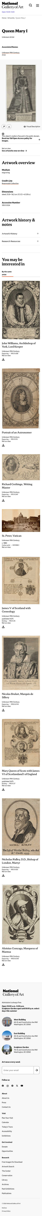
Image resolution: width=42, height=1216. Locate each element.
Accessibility (7, 1131)
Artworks (11, 18)
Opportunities (7, 1151)
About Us (5, 1098)
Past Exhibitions (8, 1189)
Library (4, 1180)
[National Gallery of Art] (21, 992)
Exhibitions (6, 1136)
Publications (6, 1193)
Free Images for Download (12, 1162)
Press (4, 1102)
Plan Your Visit (7, 1118)
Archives (5, 1184)
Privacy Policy (6, 1211)
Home (4, 18)
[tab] (7, 273)
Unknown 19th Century (10, 52)
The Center (6, 1171)
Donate (5, 1146)
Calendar (5, 1122)
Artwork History (9, 233)
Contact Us (6, 1107)
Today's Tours (7, 1127)
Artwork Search (8, 1166)
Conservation (7, 1175)
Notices (4, 1208)
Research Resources (11, 241)
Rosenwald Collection (10, 183)
